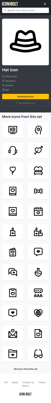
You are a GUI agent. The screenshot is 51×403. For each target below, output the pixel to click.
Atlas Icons (11, 76)
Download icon (25, 96)
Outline (9, 85)
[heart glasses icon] (38, 354)
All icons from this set (25, 369)
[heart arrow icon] (38, 150)
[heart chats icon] (12, 272)
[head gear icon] (38, 130)
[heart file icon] (38, 333)
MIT (7, 89)
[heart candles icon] (38, 232)
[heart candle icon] (12, 232)
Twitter (42, 382)
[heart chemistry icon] (38, 272)
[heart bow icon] (38, 191)
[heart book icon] (12, 191)
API (6, 382)
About (15, 382)
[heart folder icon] (12, 354)
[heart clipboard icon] (12, 293)
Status (25, 385)
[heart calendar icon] (38, 211)
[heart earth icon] (38, 313)
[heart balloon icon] (12, 171)
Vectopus (10, 80)
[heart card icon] (12, 252)
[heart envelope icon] (12, 333)
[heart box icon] (12, 211)
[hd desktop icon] (12, 130)
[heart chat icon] (38, 252)
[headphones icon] (12, 150)
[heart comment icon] (12, 313)
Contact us (28, 382)
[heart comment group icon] (38, 293)
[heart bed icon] (38, 171)
